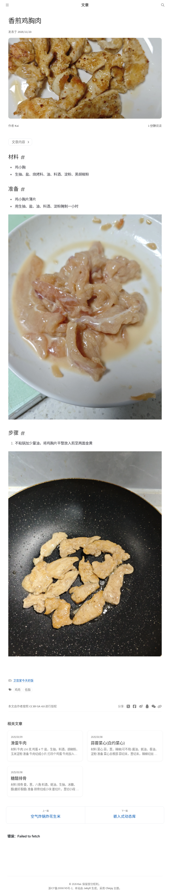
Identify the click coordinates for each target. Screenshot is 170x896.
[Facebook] (134, 706)
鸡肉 (18, 690)
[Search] (163, 5)
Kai (17, 126)
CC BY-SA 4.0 (37, 706)
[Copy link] (160, 706)
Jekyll (87, 888)
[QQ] (147, 706)
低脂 (28, 690)
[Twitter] (128, 706)
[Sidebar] (7, 5)
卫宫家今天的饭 (23, 680)
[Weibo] (141, 706)
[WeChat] (153, 706)
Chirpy (109, 888)
